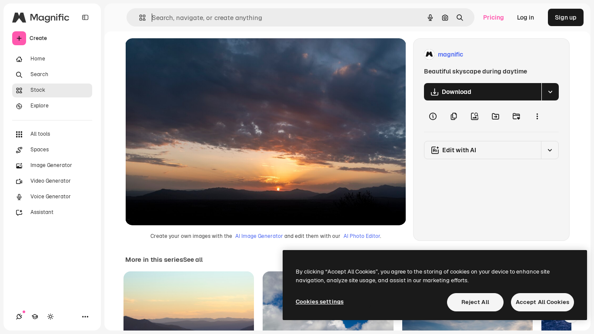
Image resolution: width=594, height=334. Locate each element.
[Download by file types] (550, 91)
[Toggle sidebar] (85, 17)
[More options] (537, 116)
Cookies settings (320, 301)
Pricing (493, 17)
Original (181, 54)
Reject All (475, 302)
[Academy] (35, 317)
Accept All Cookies (542, 302)
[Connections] (19, 317)
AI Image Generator (259, 236)
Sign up (566, 17)
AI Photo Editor (362, 236)
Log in (525, 17)
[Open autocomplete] (139, 17)
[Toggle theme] (50, 317)
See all (193, 260)
